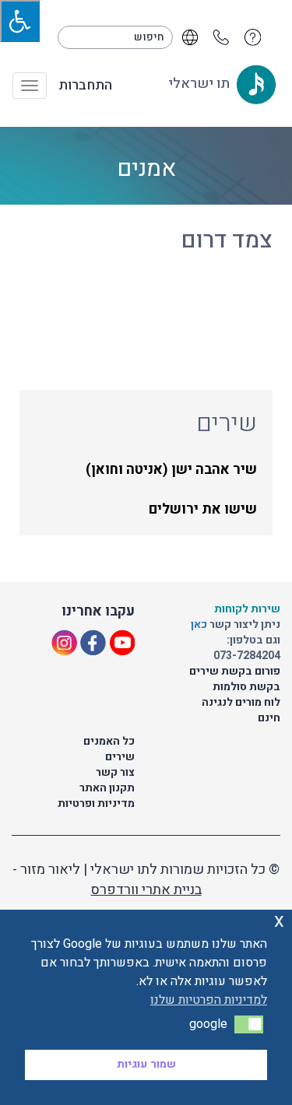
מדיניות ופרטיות (96, 803)
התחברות (85, 85)
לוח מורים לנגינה (241, 702)
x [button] (279, 921)
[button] (248, 1024)
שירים (120, 757)
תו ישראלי (200, 83)
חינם (269, 718)
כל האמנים (109, 741)
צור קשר (115, 772)
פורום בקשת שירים (234, 671)
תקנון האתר (107, 788)
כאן (200, 624)
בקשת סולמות (246, 687)
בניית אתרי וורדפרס (146, 889)
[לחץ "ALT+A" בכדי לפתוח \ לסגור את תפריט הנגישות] (20, 21)
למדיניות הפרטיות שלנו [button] (208, 1000)
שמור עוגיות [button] (146, 1064)
